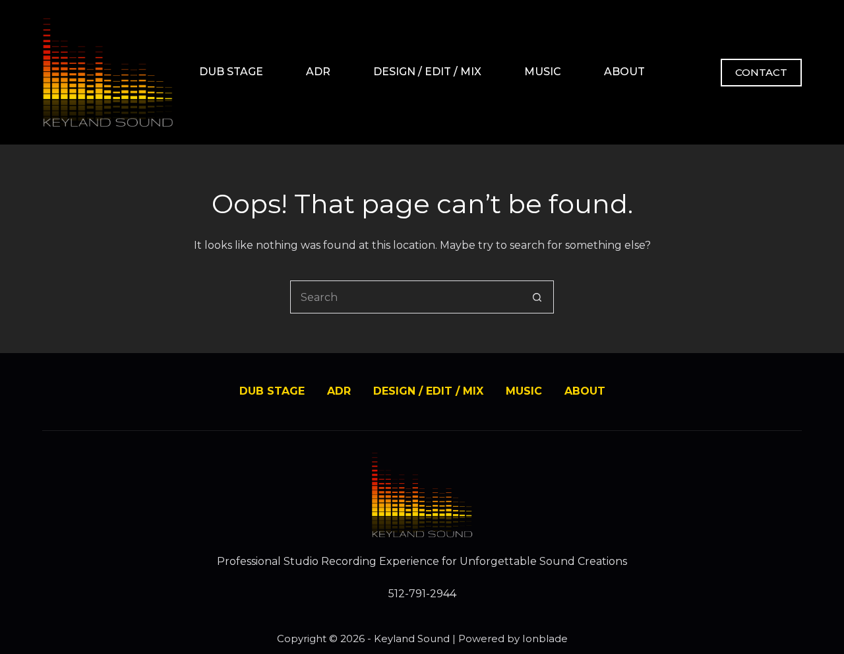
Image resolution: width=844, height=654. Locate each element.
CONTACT (761, 72)
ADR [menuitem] (318, 71)
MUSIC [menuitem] (542, 71)
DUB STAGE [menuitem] (231, 71)
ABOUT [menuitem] (624, 71)
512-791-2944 (422, 593)
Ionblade (545, 638)
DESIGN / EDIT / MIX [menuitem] (427, 71)
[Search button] (537, 296)
